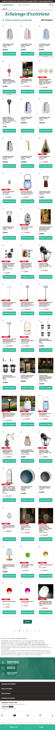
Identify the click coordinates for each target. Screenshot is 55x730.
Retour (5, 9)
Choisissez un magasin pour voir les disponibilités (18, 20)
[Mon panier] (53, 5)
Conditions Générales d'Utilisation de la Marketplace (26, 724)
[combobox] (24, 5)
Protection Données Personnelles (46, 724)
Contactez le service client (8, 704)
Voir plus (27, 621)
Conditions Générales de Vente (7, 724)
